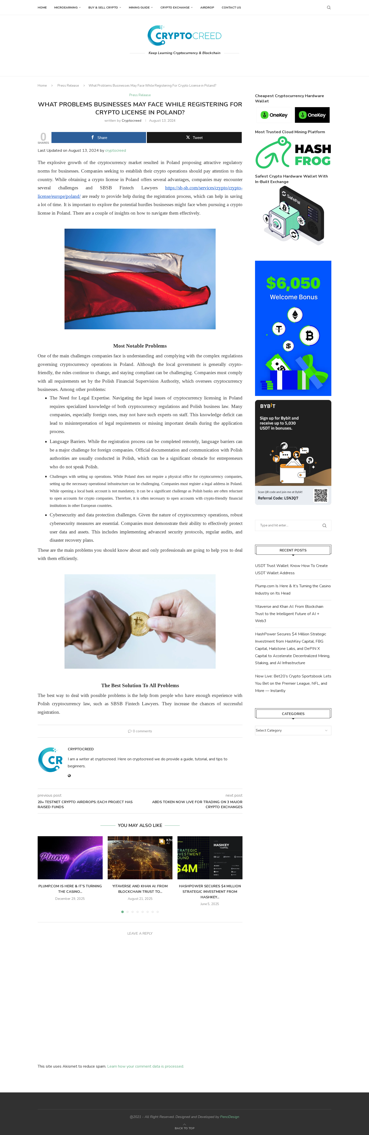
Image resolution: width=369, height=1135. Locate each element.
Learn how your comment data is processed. (145, 1066)
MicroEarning (66, 8)
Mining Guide (139, 8)
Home (42, 8)
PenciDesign (229, 1116)
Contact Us (231, 8)
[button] (44, 874)
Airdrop (207, 8)
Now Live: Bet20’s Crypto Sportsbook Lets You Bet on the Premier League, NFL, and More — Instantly (293, 683)
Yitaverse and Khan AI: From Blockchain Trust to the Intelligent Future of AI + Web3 (289, 614)
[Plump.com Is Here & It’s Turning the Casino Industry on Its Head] (70, 857)
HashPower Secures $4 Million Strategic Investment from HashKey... (210, 891)
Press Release (68, 85)
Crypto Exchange (175, 8)
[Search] (328, 7)
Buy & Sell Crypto (103, 8)
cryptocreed (131, 120)
